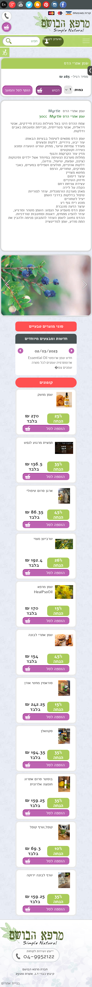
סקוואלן (47, 731)
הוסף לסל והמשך (17, 90)
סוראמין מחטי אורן (38, 682)
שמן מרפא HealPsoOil (43, 589)
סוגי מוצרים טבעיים (46, 326)
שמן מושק (45, 394)
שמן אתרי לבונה (40, 634)
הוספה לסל (55, 428)
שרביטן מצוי (43, 538)
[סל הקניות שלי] (6, 27)
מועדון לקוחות (52, 39)
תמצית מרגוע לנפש (38, 442)
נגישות (4, 52)
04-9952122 (6, 17)
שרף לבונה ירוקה (40, 875)
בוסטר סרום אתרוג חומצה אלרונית (38, 781)
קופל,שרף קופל (41, 827)
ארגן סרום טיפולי (39, 490)
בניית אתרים (10, 983)
